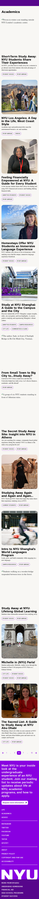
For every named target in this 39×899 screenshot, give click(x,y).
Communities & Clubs (19, 329)
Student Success (10, 896)
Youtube (5, 835)
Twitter (5, 828)
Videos (17, 133)
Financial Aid (8, 890)
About (4, 850)
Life (3, 810)
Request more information (13, 803)
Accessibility (8, 861)
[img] (20, 35)
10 (32, 753)
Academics (6, 814)
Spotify (5, 843)
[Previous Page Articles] (3, 753)
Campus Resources (26, 325)
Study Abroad (21, 74)
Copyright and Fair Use (12, 858)
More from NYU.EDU (10, 883)
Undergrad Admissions (12, 886)
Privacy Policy (8, 854)
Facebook (6, 832)
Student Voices (8, 74)
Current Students (9, 505)
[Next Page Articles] (36, 753)
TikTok (4, 839)
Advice (5, 817)
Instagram (6, 824)
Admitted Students (9, 195)
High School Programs (12, 893)
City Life (6, 329)
